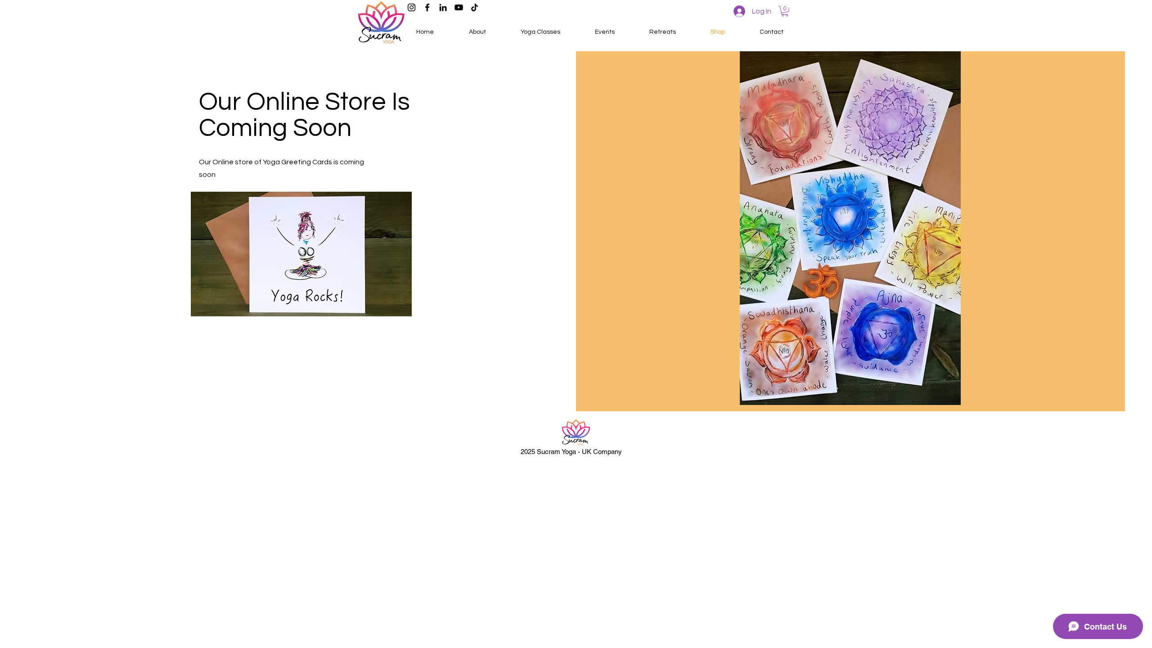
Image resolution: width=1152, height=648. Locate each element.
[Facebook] (427, 7)
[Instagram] (411, 7)
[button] (784, 11)
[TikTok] (474, 7)
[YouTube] (459, 7)
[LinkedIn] (443, 7)
